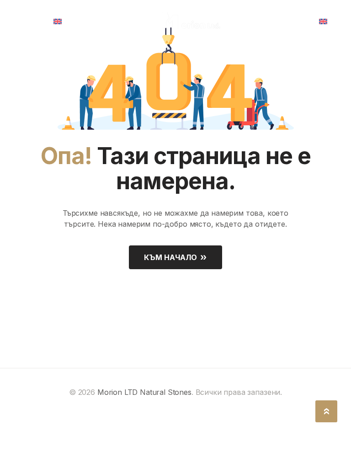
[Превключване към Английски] (60, 20)
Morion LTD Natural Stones (144, 392)
